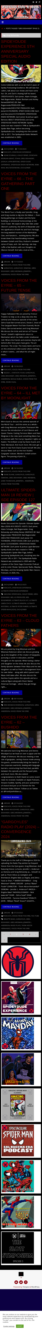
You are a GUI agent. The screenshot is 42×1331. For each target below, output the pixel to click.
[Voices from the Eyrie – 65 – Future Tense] (21, 302)
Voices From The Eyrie (21, 265)
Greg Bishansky (27, 158)
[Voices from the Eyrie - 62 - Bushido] (21, 739)
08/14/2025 (18, 699)
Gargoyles (8, 268)
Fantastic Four (18, 373)
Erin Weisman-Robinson (14, 705)
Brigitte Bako (9, 919)
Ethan (17, 158)
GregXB (7, 262)
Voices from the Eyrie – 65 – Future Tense (19, 285)
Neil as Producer (17, 597)
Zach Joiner (8, 149)
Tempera (26, 1287)
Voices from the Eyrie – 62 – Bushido (19, 722)
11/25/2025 (21, 149)
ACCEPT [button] (19, 1326)
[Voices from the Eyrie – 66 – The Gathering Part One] (21, 201)
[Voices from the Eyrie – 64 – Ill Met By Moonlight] (21, 410)
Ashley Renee (22, 155)
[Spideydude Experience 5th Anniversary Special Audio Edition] (21, 73)
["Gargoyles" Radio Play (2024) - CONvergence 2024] (21, 849)
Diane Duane (9, 474)
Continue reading (11, 143)
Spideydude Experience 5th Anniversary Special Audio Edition (17, 51)
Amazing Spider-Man (12, 594)
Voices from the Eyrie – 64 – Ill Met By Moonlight (20, 393)
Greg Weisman (16, 271)
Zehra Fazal (11, 382)
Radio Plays (16, 925)
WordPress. (35, 1287)
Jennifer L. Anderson (24, 481)
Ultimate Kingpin (19, 603)
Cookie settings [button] (8, 1326)
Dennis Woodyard (11, 809)
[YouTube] (33, 2)
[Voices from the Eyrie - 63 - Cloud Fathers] (21, 637)
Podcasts (7, 152)
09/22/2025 (21, 584)
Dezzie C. (7, 373)
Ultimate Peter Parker (19, 606)
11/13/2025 (18, 262)
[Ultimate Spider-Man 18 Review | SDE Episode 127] (21, 512)
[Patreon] (39, 2)
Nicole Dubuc (16, 379)
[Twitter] (36, 2)
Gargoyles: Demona (22, 268)
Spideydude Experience (21, 152)
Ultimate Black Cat (20, 600)
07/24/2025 (18, 803)
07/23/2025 (18, 913)
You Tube (35, 916)
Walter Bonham (13, 168)
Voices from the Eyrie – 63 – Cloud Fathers (20, 620)
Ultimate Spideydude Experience (14, 591)
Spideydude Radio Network (22, 165)
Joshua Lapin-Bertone (10, 162)
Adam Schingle (10, 155)
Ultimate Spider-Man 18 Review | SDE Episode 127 (18, 495)
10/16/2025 (18, 468)
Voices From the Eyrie (20, 274)
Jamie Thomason (8, 481)
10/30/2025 (18, 366)
